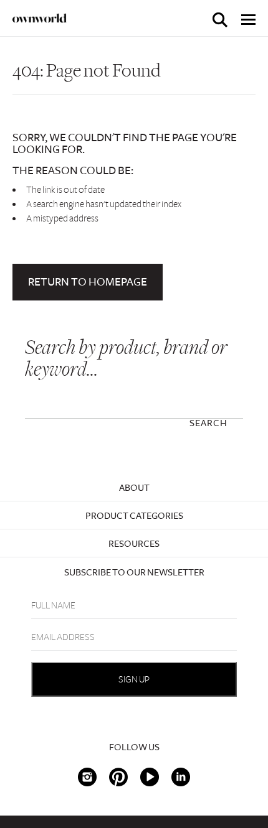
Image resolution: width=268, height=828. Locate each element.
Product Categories (134, 515)
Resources (134, 543)
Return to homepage (87, 282)
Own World (39, 18)
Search (208, 423)
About (134, 487)
